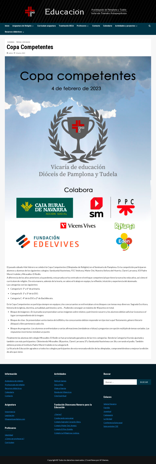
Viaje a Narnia (60, 388)
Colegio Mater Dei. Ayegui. (65, 425)
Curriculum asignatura (46, 26)
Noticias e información (23, 42)
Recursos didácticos (13, 32)
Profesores (81, 26)
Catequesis (108, 415)
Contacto (96, 26)
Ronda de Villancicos (63, 392)
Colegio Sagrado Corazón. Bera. (67, 422)
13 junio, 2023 (20, 53)
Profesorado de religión (15, 384)
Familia (107, 407)
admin (11, 53)
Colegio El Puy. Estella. (63, 429)
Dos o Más (58, 384)
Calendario (107, 26)
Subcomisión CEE (111, 426)
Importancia (10, 411)
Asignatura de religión (14, 381)
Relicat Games (60, 381)
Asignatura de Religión (21, 26)
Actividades (10, 42)
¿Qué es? (58, 414)
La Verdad (108, 419)
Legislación (9, 415)
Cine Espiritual (60, 396)
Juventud (107, 411)
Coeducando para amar (64, 418)
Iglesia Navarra (110, 404)
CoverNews (91, 460)
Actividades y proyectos (125, 26)
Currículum (9, 442)
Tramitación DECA (66, 26)
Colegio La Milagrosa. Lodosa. (66, 433)
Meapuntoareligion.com (15, 419)
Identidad (9, 435)
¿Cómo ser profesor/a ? (14, 438)
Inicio (7, 26)
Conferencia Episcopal (113, 422)
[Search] (149, 26)
